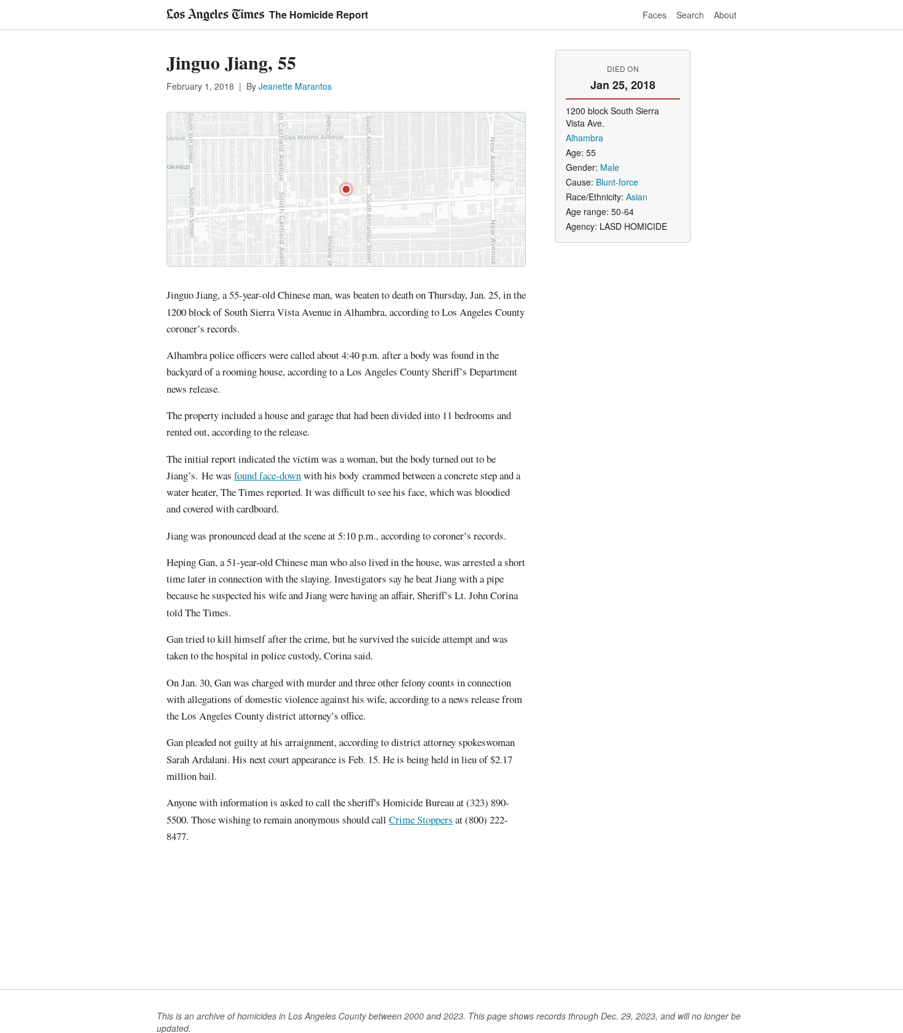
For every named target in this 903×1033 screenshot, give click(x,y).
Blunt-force (617, 182)
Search (690, 15)
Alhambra (584, 138)
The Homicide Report (318, 14)
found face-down (267, 475)
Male (609, 167)
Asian (636, 196)
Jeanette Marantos (295, 86)
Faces (654, 15)
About (725, 15)
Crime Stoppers (421, 819)
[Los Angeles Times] (215, 15)
